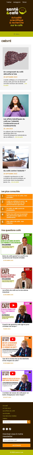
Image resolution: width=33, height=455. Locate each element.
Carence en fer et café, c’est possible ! (17, 196)
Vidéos (5, 419)
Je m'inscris (16, 445)
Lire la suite (19, 137)
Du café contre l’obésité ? (15, 171)
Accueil (5, 406)
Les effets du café (9, 411)
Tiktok (24, 2)
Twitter (9, 2)
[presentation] (16, 243)
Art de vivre (7, 408)
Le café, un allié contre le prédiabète (15, 209)
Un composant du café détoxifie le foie (13, 73)
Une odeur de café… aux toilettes (15, 222)
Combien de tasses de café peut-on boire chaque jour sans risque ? (15, 394)
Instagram (17, 2)
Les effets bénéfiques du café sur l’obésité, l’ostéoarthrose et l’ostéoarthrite (14, 122)
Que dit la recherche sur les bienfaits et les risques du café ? (15, 360)
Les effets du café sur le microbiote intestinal (15, 291)
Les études (6, 413)
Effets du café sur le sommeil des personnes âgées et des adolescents (17, 215)
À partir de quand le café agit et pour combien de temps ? (15, 325)
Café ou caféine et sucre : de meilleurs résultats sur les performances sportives (17, 203)
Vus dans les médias (9, 416)
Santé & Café (19, 452)
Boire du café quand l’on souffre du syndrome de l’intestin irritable (15, 257)
